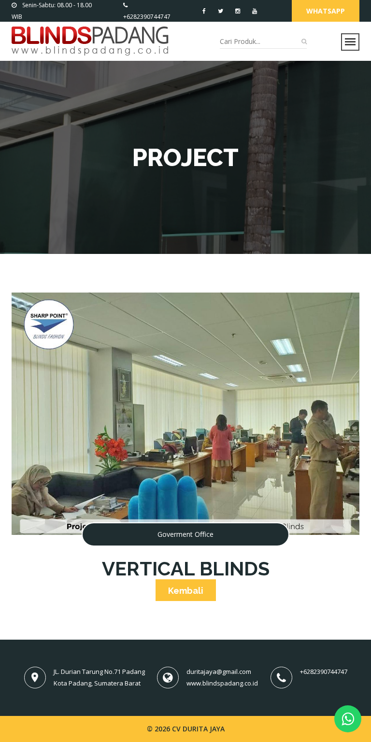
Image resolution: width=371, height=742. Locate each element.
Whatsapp (325, 10)
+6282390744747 (323, 671)
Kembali (185, 591)
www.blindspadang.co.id (222, 683)
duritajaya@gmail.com (218, 671)
